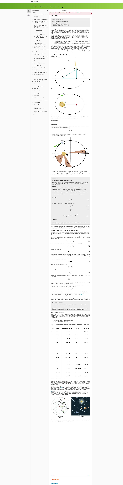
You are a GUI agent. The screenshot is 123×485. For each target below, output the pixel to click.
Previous (53, 475)
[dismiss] (91, 13)
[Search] (77, 10)
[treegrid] (40, 63)
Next (88, 475)
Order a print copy (55, 479)
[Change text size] (91, 10)
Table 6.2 (82, 294)
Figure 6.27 (56, 122)
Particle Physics (56, 305)
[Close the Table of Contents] (47, 10)
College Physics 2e (35, 5)
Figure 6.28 (61, 387)
